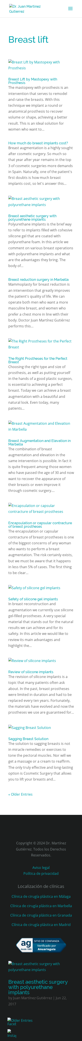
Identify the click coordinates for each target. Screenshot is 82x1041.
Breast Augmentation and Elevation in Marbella (39, 442)
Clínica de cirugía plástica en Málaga (41, 896)
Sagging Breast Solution (28, 739)
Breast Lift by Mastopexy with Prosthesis (32, 81)
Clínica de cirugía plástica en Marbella (41, 905)
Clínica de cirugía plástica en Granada (41, 915)
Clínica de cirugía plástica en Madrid (41, 924)
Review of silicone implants (30, 672)
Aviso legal (41, 867)
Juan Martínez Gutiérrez (32, 998)
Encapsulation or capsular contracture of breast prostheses (40, 525)
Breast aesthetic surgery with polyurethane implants (32, 218)
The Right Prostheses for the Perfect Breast (37, 360)
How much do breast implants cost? (38, 143)
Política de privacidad (41, 873)
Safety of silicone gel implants (33, 599)
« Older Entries (20, 794)
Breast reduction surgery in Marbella (38, 280)
